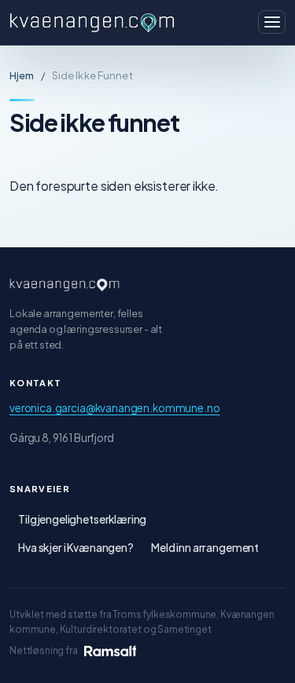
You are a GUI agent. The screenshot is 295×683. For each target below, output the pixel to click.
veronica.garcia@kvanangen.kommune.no (114, 408)
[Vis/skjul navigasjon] (272, 22)
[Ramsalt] (110, 650)
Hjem (22, 75)
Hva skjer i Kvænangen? (76, 547)
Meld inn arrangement (205, 547)
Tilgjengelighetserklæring (82, 519)
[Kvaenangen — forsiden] (64, 285)
